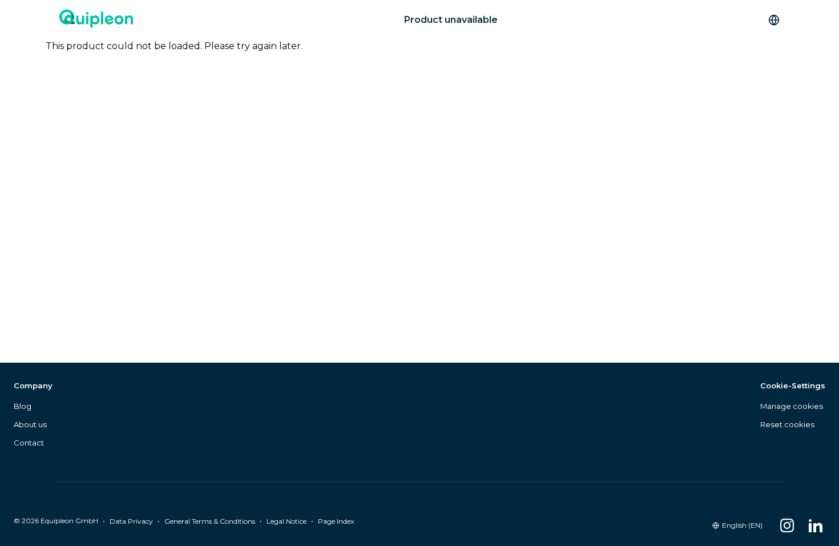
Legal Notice (286, 521)
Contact (29, 442)
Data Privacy (131, 521)
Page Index (336, 521)
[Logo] (96, 19)
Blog (22, 406)
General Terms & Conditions (209, 521)
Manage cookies (791, 406)
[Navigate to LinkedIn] (815, 525)
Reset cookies (787, 424)
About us (30, 424)
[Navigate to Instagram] (787, 525)
